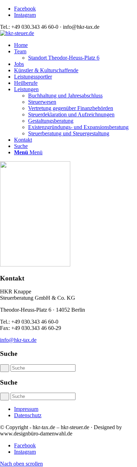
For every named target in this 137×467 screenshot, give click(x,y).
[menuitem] (75, 45)
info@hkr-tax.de (18, 340)
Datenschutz (27, 415)
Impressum (26, 409)
